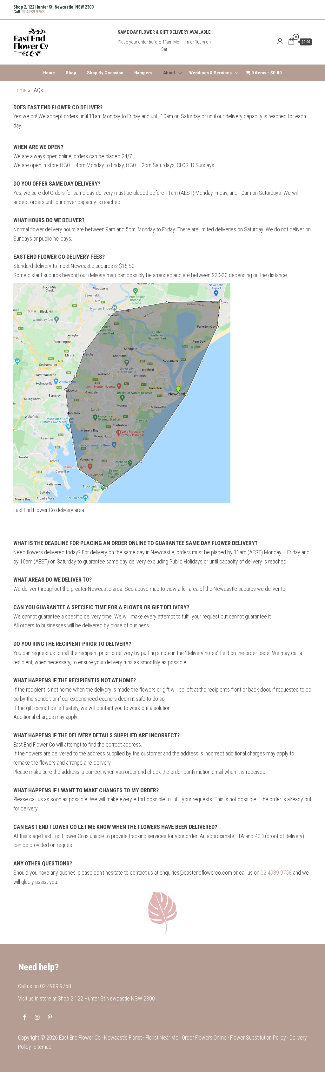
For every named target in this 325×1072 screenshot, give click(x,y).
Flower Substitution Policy (258, 1037)
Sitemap (42, 1046)
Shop (71, 73)
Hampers (143, 73)
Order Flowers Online (204, 1037)
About (169, 73)
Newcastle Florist (123, 1037)
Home (49, 73)
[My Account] (280, 41)
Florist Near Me (161, 1037)
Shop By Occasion (105, 73)
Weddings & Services (210, 73)
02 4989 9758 (32, 11)
